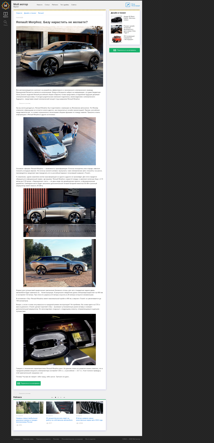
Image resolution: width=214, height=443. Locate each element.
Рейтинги (55, 5)
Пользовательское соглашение (72, 439)
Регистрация (136, 6)
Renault (41, 13)
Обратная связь (28, 439)
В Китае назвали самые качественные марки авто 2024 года (89, 419)
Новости (39, 5)
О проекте (16, 439)
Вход (133, 4)
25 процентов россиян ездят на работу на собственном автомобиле (59, 419)
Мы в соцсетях (90, 439)
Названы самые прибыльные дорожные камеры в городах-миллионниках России (27, 420)
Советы (73, 5)
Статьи (47, 5)
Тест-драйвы (64, 5)
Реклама (56, 439)
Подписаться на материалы (30, 383)
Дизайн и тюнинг (30, 13)
